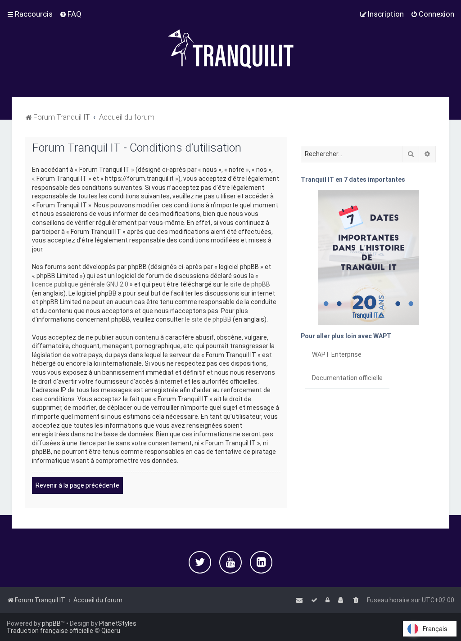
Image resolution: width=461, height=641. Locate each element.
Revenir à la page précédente (77, 485)
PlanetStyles (117, 623)
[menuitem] (70, 14)
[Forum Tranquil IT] (230, 48)
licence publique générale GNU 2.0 (80, 284)
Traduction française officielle (50, 630)
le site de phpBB (247, 284)
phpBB (51, 623)
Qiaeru (110, 630)
